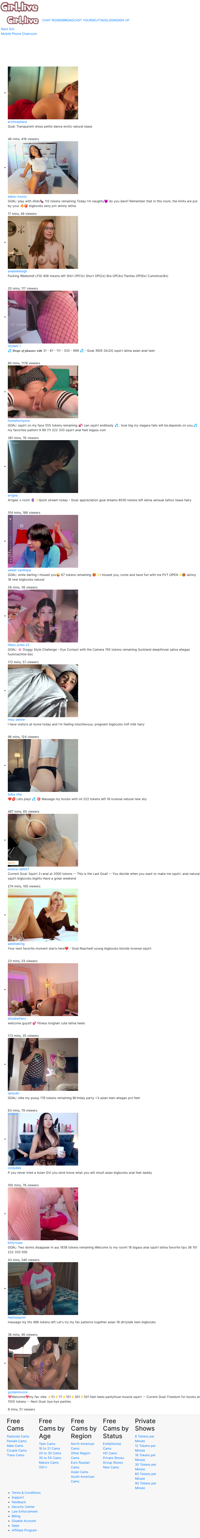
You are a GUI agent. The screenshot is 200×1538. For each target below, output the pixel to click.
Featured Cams (18, 1436)
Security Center (23, 1507)
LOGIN (112, 20)
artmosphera (17, 122)
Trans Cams (15, 1455)
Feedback (19, 1502)
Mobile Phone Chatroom (19, 34)
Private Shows (113, 1458)
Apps (15, 1525)
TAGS (103, 20)
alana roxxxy (17, 196)
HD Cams (110, 1453)
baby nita (15, 794)
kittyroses (15, 1243)
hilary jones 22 (18, 645)
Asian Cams (79, 1472)
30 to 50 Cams (50, 1458)
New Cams (111, 1467)
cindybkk (14, 1168)
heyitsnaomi (17, 1317)
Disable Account (24, 1521)
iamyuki (13, 1093)
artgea (13, 495)
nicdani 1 (14, 346)
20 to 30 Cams (50, 1453)
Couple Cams (17, 1450)
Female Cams (17, 1441)
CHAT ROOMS (52, 20)
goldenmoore (18, 1392)
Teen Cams (47, 1444)
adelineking (16, 944)
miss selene (16, 719)
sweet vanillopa (19, 570)
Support (18, 1497)
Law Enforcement (25, 1511)
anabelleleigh (17, 271)
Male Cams (15, 1446)
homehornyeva (19, 421)
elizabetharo (17, 1018)
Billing (16, 1516)
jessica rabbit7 (18, 869)
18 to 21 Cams (49, 1448)
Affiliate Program (25, 1530)
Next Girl (7, 29)
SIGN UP (123, 20)
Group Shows (113, 1462)
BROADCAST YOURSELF (81, 20)
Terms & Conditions (26, 1493)
